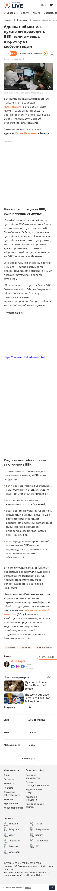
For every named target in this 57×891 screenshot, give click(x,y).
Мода (31, 744)
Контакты (9, 783)
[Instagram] (18, 666)
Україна (11, 12)
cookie (28, 887)
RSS (37, 846)
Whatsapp (14, 851)
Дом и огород (36, 719)
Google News (42, 829)
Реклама (8, 787)
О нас (7, 774)
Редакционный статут (33, 791)
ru (42, 4)
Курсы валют (11, 803)
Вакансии (9, 779)
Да (52, 887)
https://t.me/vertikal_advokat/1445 (24, 357)
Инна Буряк (18, 661)
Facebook (14, 846)
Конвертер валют (13, 807)
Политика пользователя (33, 776)
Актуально (10, 707)
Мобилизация (12, 744)
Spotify (39, 834)
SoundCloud (41, 840)
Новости (24, 13)
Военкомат (22, 20)
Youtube (13, 823)
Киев (7, 732)
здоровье (10, 647)
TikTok (38, 823)
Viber (12, 834)
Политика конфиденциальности (37, 784)
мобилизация (13, 106)
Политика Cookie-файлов (35, 805)
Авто (31, 707)
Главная (8, 20)
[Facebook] (23, 666)
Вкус (6, 719)
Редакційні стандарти (31, 798)
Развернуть (28, 758)
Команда (8, 799)
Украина (26, 647)
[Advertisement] (28, 172)
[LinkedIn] (13, 666)
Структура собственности (12, 793)
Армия (36, 13)
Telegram (14, 829)
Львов (32, 732)
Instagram (14, 840)
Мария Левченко (26, 133)
